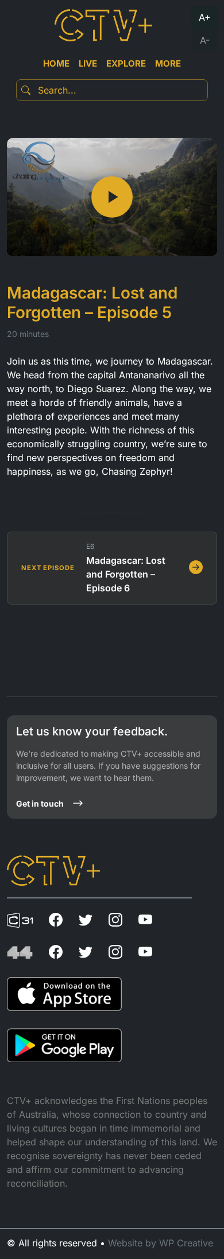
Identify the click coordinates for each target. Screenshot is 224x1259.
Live (88, 63)
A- (205, 40)
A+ (205, 17)
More (168, 63)
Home (56, 63)
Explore (126, 63)
